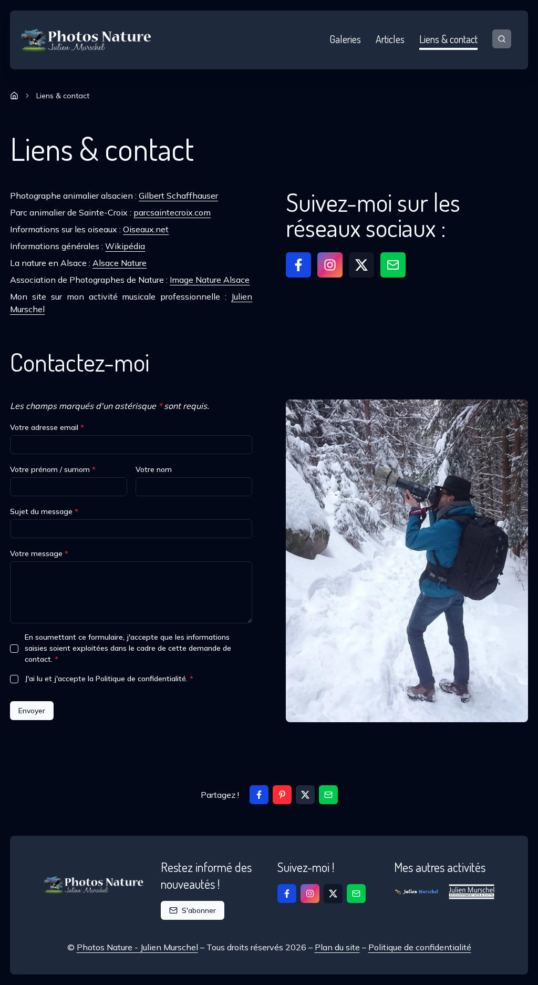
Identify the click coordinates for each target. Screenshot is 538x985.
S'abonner (199, 910)
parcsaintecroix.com (172, 212)
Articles (390, 39)
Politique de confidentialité (419, 947)
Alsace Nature (119, 263)
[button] (298, 265)
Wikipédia (125, 246)
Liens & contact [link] (62, 95)
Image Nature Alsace (210, 279)
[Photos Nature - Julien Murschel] (86, 40)
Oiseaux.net (146, 229)
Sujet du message (44, 511)
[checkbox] (14, 648)
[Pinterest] (282, 794)
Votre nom (154, 469)
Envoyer (31, 710)
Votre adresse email (47, 427)
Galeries (345, 39)
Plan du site (337, 947)
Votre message (39, 553)
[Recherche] (501, 38)
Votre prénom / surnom (53, 469)
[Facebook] (259, 794)
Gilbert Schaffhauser (178, 195)
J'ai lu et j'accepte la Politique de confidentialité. (109, 678)
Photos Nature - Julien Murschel (137, 947)
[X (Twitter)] (305, 794)
